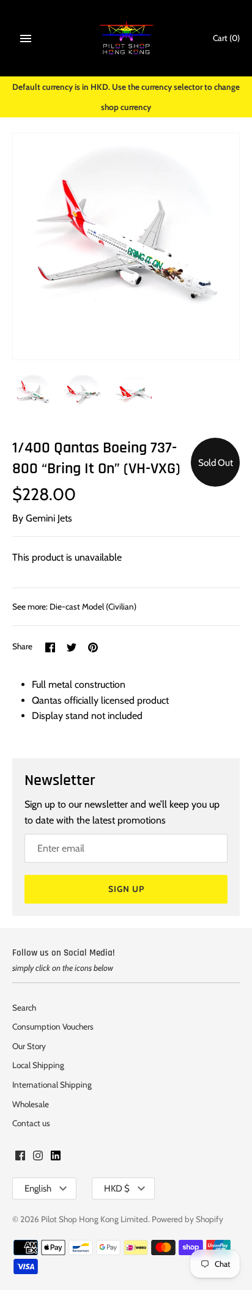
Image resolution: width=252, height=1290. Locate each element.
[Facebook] (20, 1157)
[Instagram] (38, 1157)
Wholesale (30, 1104)
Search (24, 1007)
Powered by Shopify (187, 1219)
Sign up (126, 888)
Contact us (31, 1123)
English (37, 1188)
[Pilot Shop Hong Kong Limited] (126, 38)
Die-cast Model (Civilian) (93, 606)
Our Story (29, 1046)
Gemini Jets (49, 518)
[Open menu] (25, 38)
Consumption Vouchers (53, 1026)
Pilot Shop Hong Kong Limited (94, 1219)
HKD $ (117, 1188)
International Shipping (52, 1084)
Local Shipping (38, 1065)
